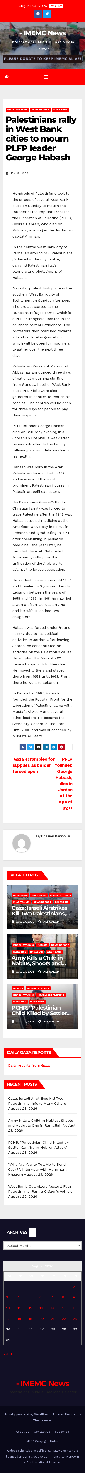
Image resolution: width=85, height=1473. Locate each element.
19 (30, 1318)
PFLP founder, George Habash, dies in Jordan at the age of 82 (64, 784)
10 (8, 1308)
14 (53, 1308)
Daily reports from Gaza (29, 1065)
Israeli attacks (60, 895)
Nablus (42, 945)
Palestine (61, 902)
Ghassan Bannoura (55, 836)
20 (41, 1318)
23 (75, 1318)
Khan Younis (21, 902)
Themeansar (42, 1420)
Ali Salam (51, 921)
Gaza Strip (39, 895)
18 (19, 1318)
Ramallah (36, 952)
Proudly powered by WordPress (27, 1414)
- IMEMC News (42, 33)
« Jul (7, 1354)
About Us (22, 1431)
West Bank (60, 109)
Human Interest (38, 988)
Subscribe (62, 1431)
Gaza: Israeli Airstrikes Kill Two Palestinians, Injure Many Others (39, 913)
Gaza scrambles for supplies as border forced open (33, 765)
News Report (40, 109)
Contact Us (42, 1431)
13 (41, 1308)
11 (19, 1308)
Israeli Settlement (51, 995)
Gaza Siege (20, 895)
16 (74, 1308)
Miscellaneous (17, 109)
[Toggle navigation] (46, 77)
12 (30, 1308)
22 (64, 1318)
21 (52, 1318)
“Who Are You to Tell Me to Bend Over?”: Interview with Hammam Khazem (37, 1169)
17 (8, 1318)
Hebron (18, 988)
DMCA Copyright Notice (42, 1441)
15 (64, 1308)
